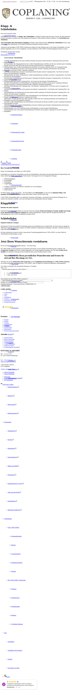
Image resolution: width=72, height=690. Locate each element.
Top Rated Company (10, 309)
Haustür (10, 334)
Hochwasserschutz (9, 339)
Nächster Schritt (5, 285)
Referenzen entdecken (14, 510)
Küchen (10, 439)
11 (9, 164)
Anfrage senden (8, 342)
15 (14, 164)
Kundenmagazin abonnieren (12, 347)
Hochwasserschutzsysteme (11, 331)
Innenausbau (7, 329)
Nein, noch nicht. (12, 275)
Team (5, 294)
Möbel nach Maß (13, 466)
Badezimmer (11, 448)
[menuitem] (39, 387)
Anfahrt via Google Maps (8, 369)
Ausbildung (7, 297)
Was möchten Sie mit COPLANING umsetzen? (14, 279)
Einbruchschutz (8, 337)
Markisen (10, 396)
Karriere (6, 299)
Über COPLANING (13, 527)
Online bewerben (9, 345)
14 (13, 164)
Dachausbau (11, 475)
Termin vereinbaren (9, 344)
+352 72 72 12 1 (8, 360)
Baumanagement (12, 413)
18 (18, 164)
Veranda (10, 352)
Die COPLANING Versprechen (17, 580)
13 (11, 164)
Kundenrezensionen (9, 302)
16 (16, 164)
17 (17, 164)
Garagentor (7, 326)
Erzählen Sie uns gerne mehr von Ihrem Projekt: (14, 282)
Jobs (5, 295)
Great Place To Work (10, 300)
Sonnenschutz (8, 327)
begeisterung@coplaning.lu (8, 361)
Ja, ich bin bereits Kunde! (14, 273)
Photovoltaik (11, 404)
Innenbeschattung (13, 387)
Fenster (6, 321)
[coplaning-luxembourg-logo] (36, 25)
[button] (34, 680)
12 (10, 164)
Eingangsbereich (12, 457)
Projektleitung (12, 501)
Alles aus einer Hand (14, 492)
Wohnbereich (11, 431)
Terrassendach (8, 324)
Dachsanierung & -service (15, 483)
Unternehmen (8, 292)
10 (7, 164)
